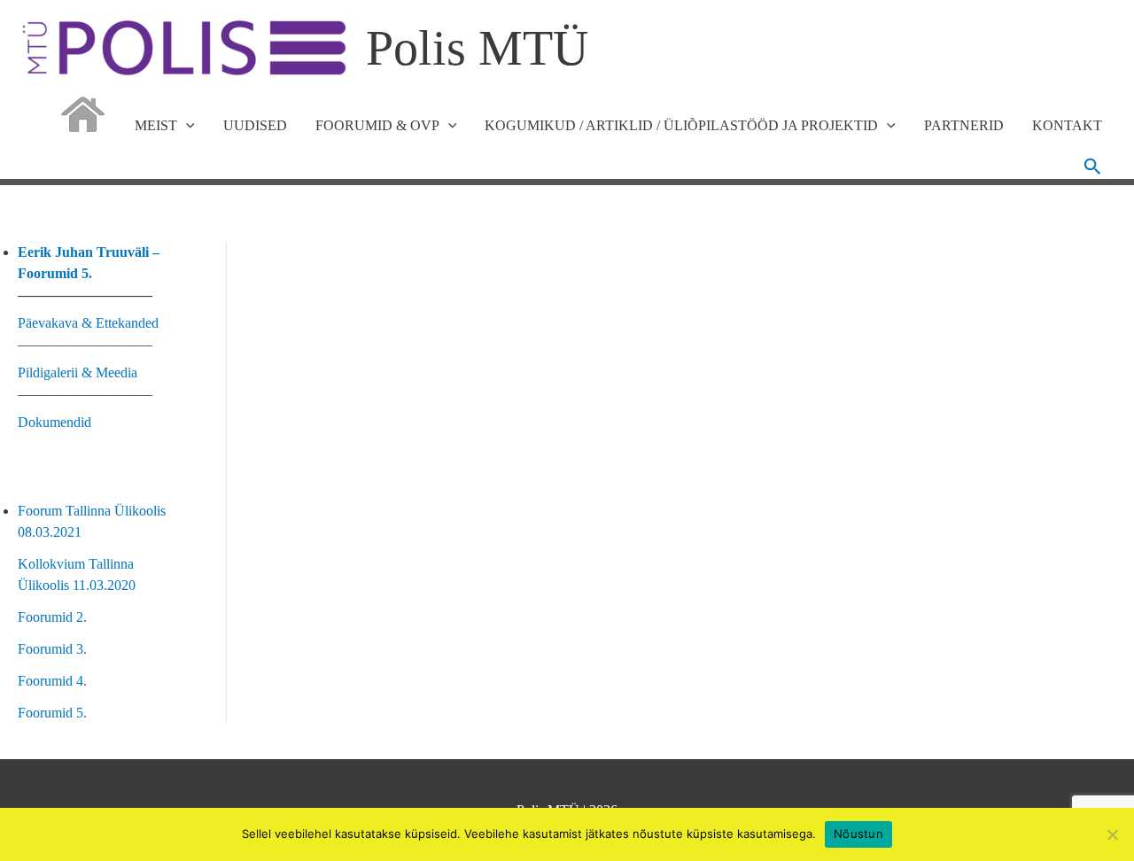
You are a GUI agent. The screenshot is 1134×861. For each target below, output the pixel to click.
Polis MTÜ (477, 47)
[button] (1093, 166)
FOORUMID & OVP (377, 125)
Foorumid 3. (52, 648)
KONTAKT (1067, 125)
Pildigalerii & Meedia (77, 372)
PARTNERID (964, 125)
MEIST (156, 125)
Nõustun (858, 833)
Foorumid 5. (52, 712)
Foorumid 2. (52, 616)
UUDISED (255, 125)
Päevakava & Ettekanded (88, 322)
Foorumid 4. (52, 680)
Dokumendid (54, 422)
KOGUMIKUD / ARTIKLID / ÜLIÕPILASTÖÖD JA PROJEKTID (681, 125)
